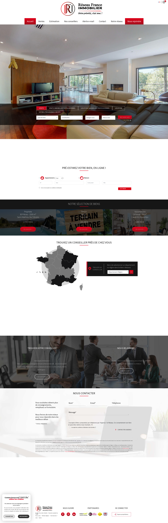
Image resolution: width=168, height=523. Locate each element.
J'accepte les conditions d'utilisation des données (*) (83, 427)
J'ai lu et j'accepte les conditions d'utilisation (51, 187)
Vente (41, 108)
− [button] (2, 462)
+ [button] (2, 459)
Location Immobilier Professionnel (95, 108)
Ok (131, 272)
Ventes (41, 21)
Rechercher (125, 117)
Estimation (54, 21)
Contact (102, 21)
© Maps (156, 500)
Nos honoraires (54, 515)
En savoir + (28, 229)
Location (118, 108)
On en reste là (23, 496)
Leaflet (151, 500)
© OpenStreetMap (164, 500)
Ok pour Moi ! (23, 516)
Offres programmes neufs (49, 112)
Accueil (30, 21)
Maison (86, 178)
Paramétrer (9, 516)
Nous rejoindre (134, 21)
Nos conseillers (71, 21)
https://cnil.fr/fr (126, 448)
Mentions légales (45, 515)
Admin (40, 517)
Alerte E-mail (88, 21)
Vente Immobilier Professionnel (62, 108)
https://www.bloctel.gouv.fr (70, 451)
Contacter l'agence (124, 430)
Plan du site (37, 515)
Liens (36, 517)
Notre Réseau (117, 21)
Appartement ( (50, 178)
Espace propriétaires (122, 514)
